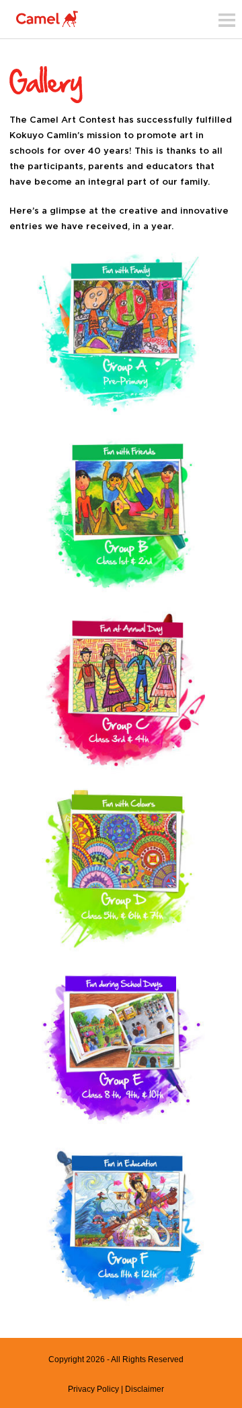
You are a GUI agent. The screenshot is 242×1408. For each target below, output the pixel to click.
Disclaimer (144, 1389)
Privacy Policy (93, 1389)
